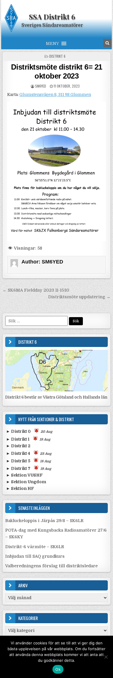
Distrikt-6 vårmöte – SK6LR (34, 546)
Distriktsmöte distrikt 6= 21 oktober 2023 (56, 71)
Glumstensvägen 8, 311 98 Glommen (55, 94)
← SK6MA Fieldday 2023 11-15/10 (36, 290)
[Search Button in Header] (107, 43)
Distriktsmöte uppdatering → (79, 297)
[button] (52, 43)
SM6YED (40, 85)
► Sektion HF (20, 488)
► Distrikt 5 (28, 461)
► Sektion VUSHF (24, 475)
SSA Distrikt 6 (52, 16)
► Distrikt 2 (18, 445)
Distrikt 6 (57, 56)
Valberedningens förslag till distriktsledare (51, 566)
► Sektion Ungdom (26, 481)
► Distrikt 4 (29, 453)
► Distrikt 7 (28, 468)
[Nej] (106, 657)
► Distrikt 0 (29, 431)
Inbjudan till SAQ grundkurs (35, 556)
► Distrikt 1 (28, 439)
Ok (58, 669)
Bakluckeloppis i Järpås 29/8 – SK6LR (44, 520)
